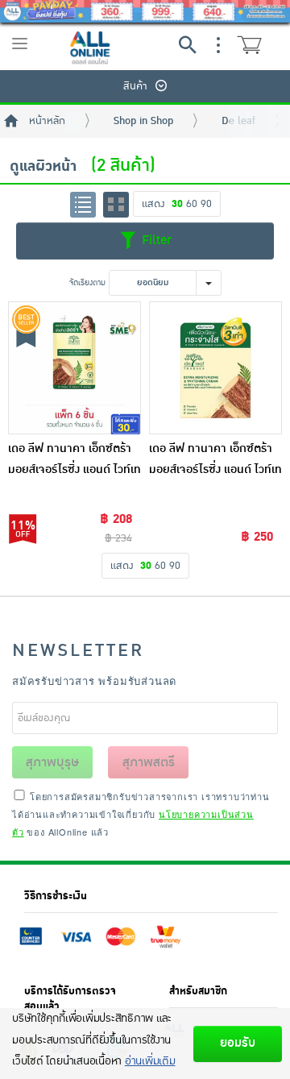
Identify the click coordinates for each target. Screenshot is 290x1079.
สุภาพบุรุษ (52, 762)
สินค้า (135, 86)
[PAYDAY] (145, 11)
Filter (155, 240)
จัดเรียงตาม (87, 282)
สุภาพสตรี (148, 762)
